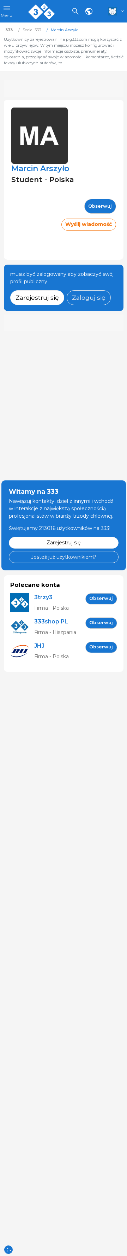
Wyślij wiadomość (88, 224)
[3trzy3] (22, 603)
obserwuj (100, 206)
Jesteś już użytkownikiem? (63, 557)
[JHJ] (22, 651)
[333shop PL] (22, 627)
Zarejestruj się (37, 297)
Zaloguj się (88, 297)
